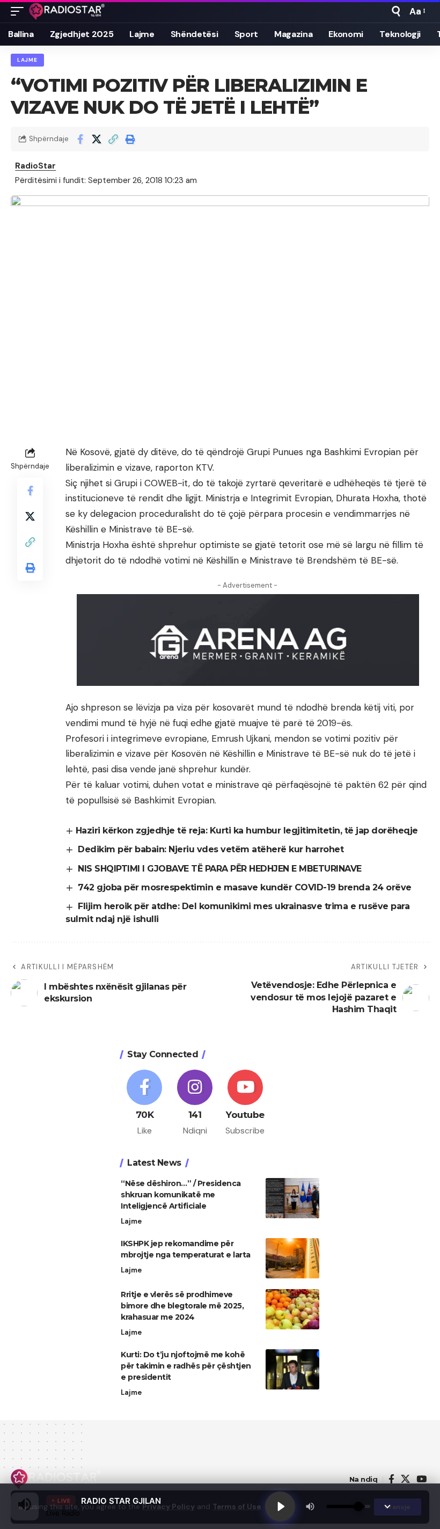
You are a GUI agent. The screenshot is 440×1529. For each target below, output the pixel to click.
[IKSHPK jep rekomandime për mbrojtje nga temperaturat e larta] (292, 1258)
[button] (20, 11)
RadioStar (35, 165)
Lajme (27, 59)
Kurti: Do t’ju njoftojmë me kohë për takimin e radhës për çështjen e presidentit (186, 1366)
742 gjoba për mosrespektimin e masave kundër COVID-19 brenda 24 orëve (245, 887)
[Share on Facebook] (79, 139)
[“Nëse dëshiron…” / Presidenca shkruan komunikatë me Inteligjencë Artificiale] (292, 1198)
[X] (405, 1479)
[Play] (280, 1506)
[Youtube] (245, 1103)
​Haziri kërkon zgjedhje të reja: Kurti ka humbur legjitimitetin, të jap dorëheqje (247, 830)
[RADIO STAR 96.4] (67, 11)
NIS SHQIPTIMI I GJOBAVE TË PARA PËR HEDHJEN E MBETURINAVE (220, 869)
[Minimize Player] (387, 1506)
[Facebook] (144, 1103)
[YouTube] (421, 1479)
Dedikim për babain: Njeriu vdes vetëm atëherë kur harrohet (210, 849)
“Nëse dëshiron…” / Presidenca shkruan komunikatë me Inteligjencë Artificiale (181, 1195)
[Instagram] (195, 1103)
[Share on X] (96, 139)
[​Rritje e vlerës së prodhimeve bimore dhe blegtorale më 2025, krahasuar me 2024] (292, 1309)
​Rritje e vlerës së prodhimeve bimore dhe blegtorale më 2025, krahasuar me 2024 (182, 1306)
